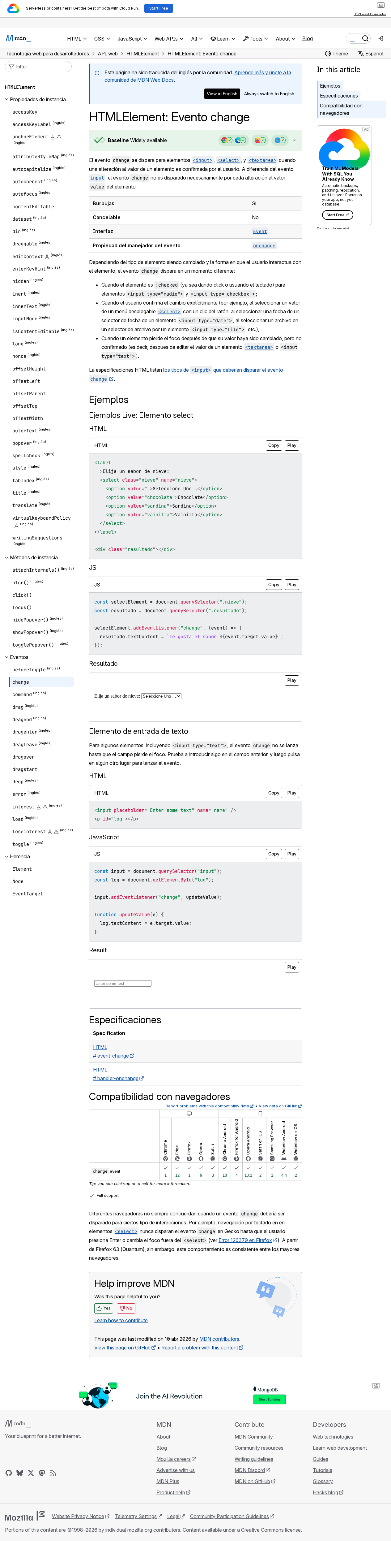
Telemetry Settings (136, 1516)
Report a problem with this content (199, 1347)
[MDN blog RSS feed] (53, 1473)
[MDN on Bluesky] (19, 1473)
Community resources (259, 1448)
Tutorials (322, 1470)
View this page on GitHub (122, 1347)
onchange (264, 245)
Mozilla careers (173, 1459)
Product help (170, 1492)
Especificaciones (339, 96)
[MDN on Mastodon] (42, 1473)
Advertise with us (175, 1470)
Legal (173, 1516)
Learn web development (340, 1448)
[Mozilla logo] (25, 1516)
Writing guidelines (254, 1459)
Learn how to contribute (121, 1320)
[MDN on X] (31, 1473)
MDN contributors (219, 1339)
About (163, 1437)
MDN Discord (250, 1470)
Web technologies (333, 1437)
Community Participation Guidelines (229, 1516)
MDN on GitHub (252, 1481)
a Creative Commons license (269, 1530)
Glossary (323, 1481)
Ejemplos (330, 86)
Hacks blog (325, 1492)
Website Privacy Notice (78, 1516)
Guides (320, 1459)
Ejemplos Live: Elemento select (141, 415)
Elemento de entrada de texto (138, 731)
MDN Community (254, 1437)
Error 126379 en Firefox (245, 1240)
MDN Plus (167, 1481)
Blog (307, 38)
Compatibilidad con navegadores (341, 109)
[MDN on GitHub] (8, 1473)
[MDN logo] (18, 1423)
